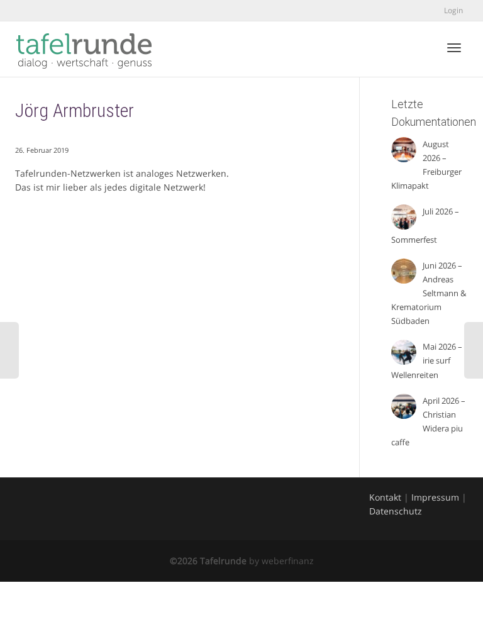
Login (453, 10)
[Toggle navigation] (454, 47)
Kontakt (385, 497)
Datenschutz (395, 511)
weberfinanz (288, 561)
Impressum (435, 497)
